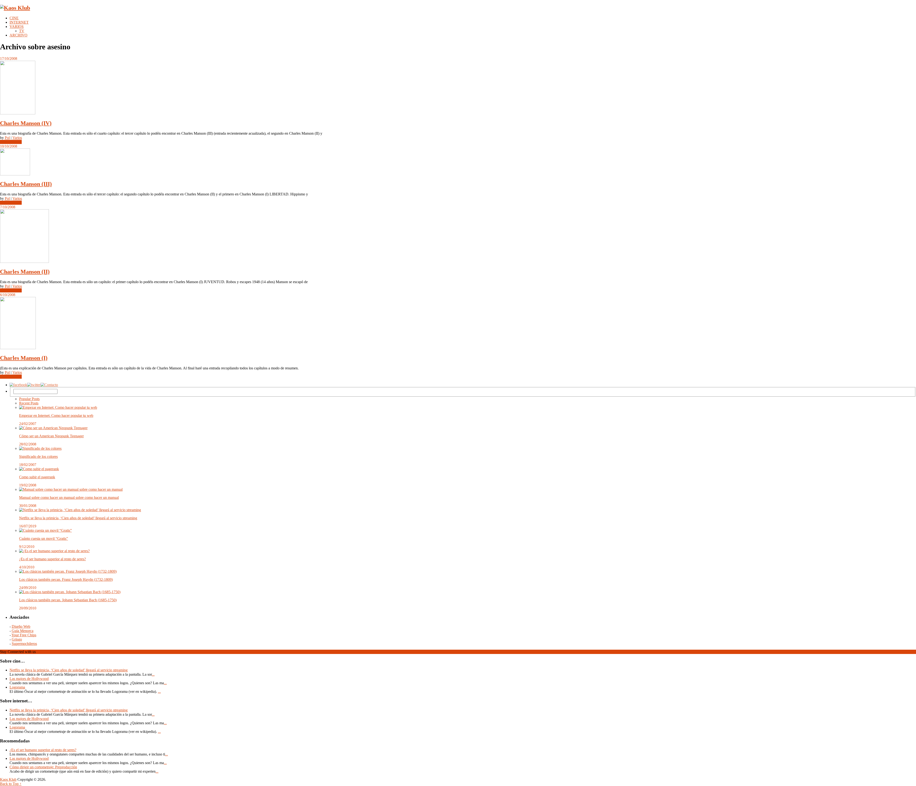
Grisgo (17, 639)
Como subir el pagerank (37, 477)
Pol (7, 138)
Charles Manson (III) (26, 184)
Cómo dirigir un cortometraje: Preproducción (43, 767)
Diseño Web (21, 626)
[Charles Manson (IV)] (458, 88)
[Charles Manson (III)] (458, 162)
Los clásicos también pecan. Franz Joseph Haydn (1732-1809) (66, 579)
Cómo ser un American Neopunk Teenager (51, 436)
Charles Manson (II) (25, 272)
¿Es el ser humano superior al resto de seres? (52, 559)
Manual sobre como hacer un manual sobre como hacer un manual (69, 497)
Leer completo (11, 142)
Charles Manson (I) (23, 358)
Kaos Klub (8, 779)
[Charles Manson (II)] (458, 236)
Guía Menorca (22, 631)
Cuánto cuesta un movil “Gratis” (43, 538)
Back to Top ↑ (10, 784)
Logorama (17, 687)
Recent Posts (28, 403)
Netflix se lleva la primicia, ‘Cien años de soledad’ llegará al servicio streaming (78, 518)
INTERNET (19, 22)
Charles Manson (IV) (26, 123)
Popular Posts (29, 399)
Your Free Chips (23, 635)
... (153, 674)
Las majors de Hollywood (29, 679)
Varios (17, 138)
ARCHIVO (18, 35)
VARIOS (17, 27)
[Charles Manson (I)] (458, 323)
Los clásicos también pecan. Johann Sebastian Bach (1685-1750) (68, 600)
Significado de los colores (38, 456)
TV (21, 31)
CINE (14, 18)
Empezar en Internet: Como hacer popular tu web (56, 415)
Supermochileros (24, 644)
